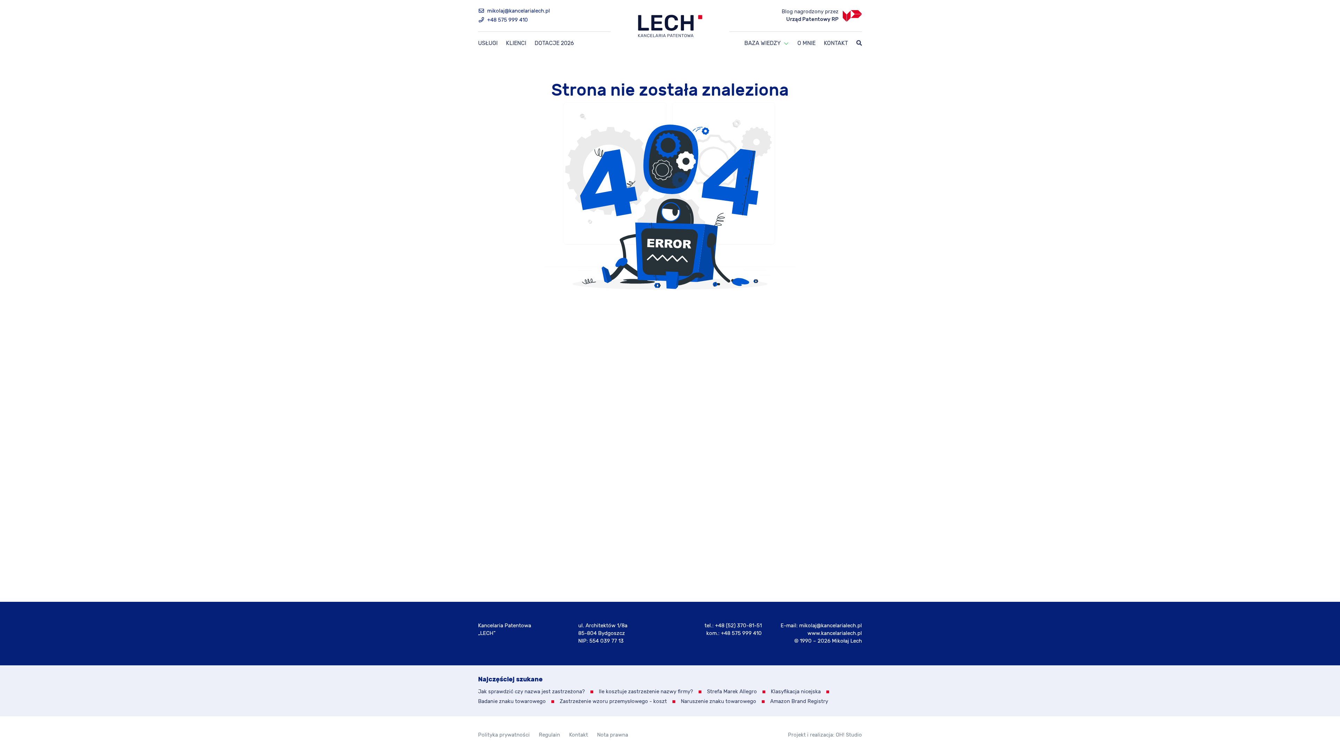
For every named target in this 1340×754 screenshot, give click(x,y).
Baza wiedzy (762, 43)
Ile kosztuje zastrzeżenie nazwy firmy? (646, 692)
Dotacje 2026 (554, 43)
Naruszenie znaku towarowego (718, 701)
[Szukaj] (859, 43)
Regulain (549, 735)
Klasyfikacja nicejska (796, 692)
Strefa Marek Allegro (732, 692)
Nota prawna (612, 735)
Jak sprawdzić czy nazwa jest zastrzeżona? (531, 692)
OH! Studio (849, 735)
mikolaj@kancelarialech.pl (518, 11)
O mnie (806, 43)
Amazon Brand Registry (799, 701)
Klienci (516, 43)
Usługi (488, 43)
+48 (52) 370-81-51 (738, 626)
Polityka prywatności (504, 735)
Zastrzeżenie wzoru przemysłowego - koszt (613, 701)
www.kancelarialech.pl (834, 633)
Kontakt (836, 43)
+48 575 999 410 (507, 20)
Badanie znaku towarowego (512, 701)
